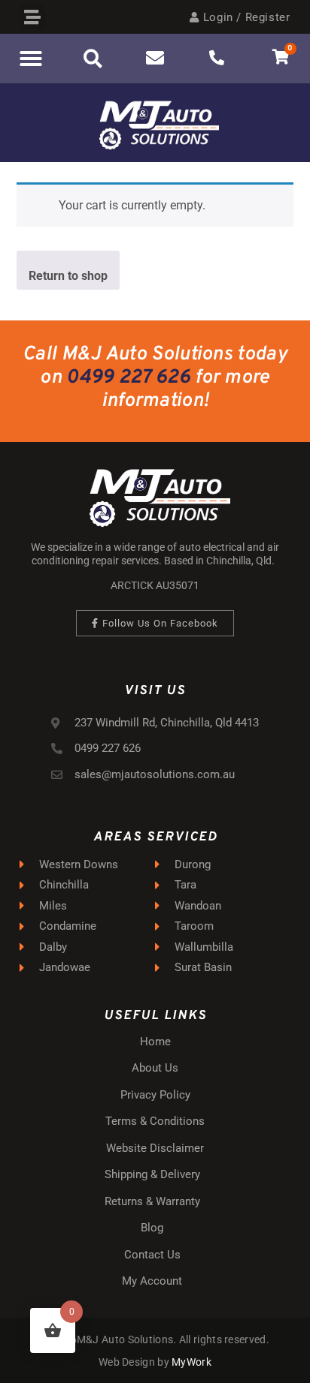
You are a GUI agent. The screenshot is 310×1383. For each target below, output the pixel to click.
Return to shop (68, 276)
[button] (32, 17)
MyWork (191, 1362)
